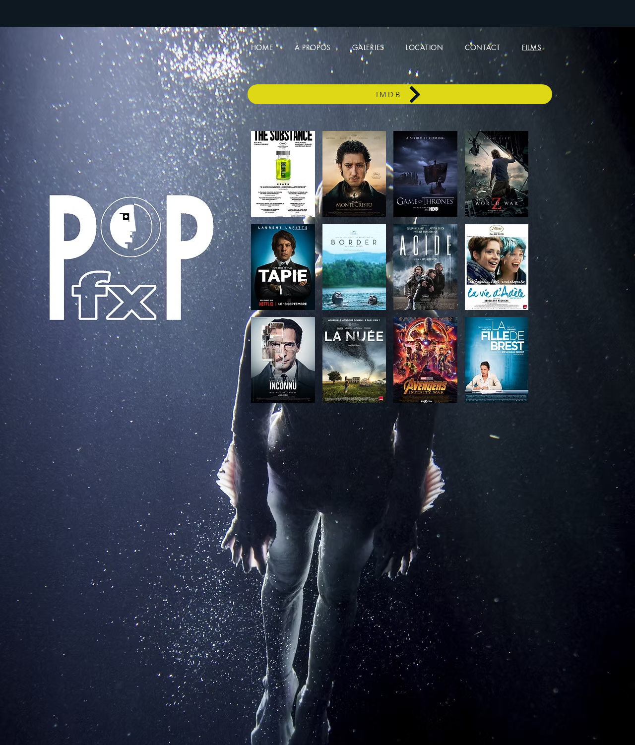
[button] (283, 174)
